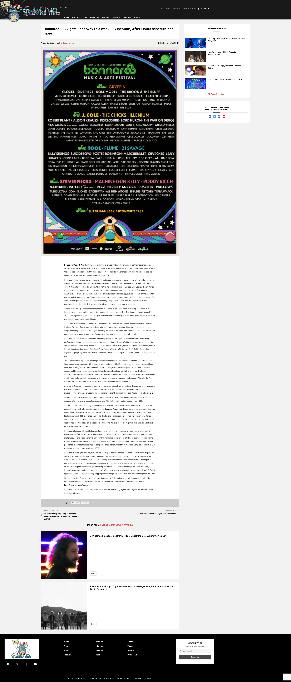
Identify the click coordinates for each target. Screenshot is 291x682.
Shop (98, 655)
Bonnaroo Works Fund (113, 409)
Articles (75, 17)
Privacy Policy (176, 8)
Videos (137, 17)
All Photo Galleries (216, 94)
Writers (130, 650)
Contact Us (132, 655)
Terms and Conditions (189, 8)
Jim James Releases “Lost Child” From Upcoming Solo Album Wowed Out (128, 536)
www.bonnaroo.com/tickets (99, 275)
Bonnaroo (75, 503)
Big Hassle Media (66, 43)
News (84, 17)
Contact (167, 8)
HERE (151, 393)
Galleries (127, 17)
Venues (130, 641)
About (161, 8)
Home (66, 17)
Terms (147, 678)
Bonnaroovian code (129, 361)
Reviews (105, 17)
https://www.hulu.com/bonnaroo (77, 485)
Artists (67, 650)
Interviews (94, 17)
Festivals (116, 17)
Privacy (139, 678)
